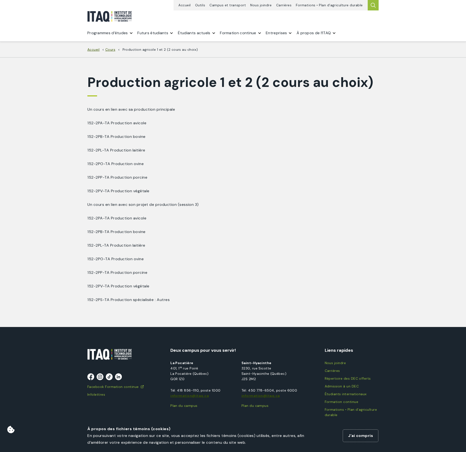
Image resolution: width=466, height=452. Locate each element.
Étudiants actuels (194, 32)
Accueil (184, 5)
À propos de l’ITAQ (314, 32)
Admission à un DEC (342, 386)
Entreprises (276, 32)
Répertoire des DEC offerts (348, 378)
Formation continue (341, 402)
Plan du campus (184, 405)
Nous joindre (261, 5)
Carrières (284, 5)
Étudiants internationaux (346, 394)
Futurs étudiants (152, 32)
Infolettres (96, 394)
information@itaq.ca (189, 395)
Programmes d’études (107, 32)
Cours (110, 49)
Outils (200, 5)
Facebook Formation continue (113, 387)
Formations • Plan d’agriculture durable (329, 5)
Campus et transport (227, 5)
